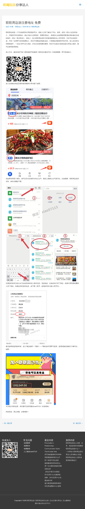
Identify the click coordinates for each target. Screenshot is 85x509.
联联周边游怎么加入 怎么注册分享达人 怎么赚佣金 (53, 500)
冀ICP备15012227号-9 (42, 503)
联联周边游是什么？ (73, 449)
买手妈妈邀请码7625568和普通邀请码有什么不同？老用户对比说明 (53, 457)
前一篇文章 (7, 423)
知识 (7, 27)
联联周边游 (35, 27)
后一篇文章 (78, 423)
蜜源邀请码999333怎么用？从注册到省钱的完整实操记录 (53, 466)
